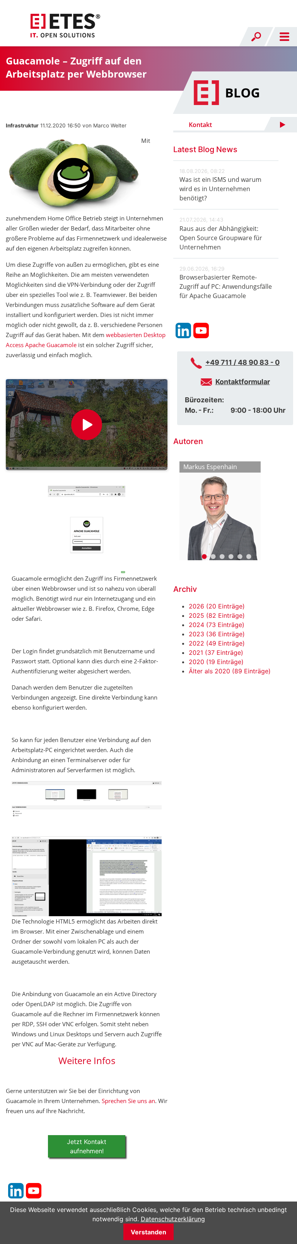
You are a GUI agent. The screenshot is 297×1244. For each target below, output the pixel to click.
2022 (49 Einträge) (217, 643)
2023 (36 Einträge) (217, 634)
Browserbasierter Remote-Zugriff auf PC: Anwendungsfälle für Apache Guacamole (225, 286)
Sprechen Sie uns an (128, 1101)
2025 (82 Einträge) (217, 615)
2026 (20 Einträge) (217, 606)
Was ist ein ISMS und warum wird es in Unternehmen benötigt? (220, 188)
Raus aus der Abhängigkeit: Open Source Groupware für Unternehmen (220, 237)
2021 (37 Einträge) (216, 652)
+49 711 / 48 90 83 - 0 (242, 362)
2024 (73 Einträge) (216, 625)
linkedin (16, 1190)
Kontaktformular (242, 382)
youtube (33, 1190)
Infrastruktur (22, 125)
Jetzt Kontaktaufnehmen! (86, 1146)
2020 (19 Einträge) (216, 662)
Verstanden (148, 1232)
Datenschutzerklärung (173, 1219)
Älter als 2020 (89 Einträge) (230, 671)
